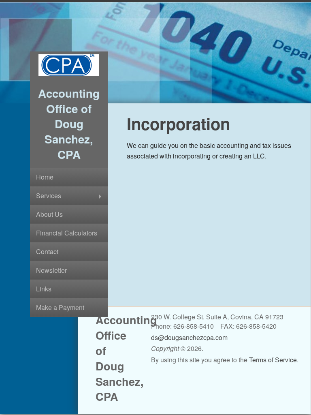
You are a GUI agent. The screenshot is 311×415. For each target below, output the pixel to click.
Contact (47, 251)
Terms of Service (273, 359)
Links (43, 288)
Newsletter (51, 270)
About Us (49, 214)
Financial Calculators (66, 232)
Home (44, 177)
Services (48, 195)
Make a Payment (60, 307)
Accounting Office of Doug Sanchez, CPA (69, 124)
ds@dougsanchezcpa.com (189, 337)
